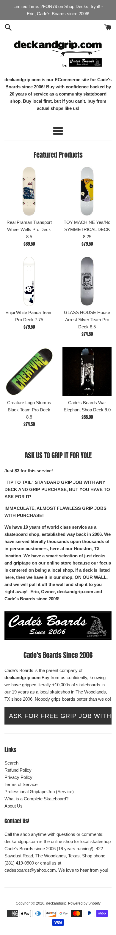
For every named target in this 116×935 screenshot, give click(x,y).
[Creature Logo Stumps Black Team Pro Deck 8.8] (29, 371)
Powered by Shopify (84, 903)
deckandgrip (56, 903)
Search (11, 762)
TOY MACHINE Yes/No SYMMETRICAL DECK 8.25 (87, 229)
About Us (13, 805)
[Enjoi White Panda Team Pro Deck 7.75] (29, 281)
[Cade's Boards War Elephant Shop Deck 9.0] (87, 371)
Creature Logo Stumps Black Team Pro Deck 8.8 (29, 409)
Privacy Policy (18, 777)
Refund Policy (18, 770)
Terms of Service (20, 784)
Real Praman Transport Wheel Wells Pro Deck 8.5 (29, 229)
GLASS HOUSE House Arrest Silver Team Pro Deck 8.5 (87, 319)
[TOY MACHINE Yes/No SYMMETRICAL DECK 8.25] (87, 191)
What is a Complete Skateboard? (36, 798)
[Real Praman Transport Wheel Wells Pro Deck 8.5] (29, 191)
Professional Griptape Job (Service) (39, 791)
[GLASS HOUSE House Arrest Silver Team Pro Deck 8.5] (87, 281)
